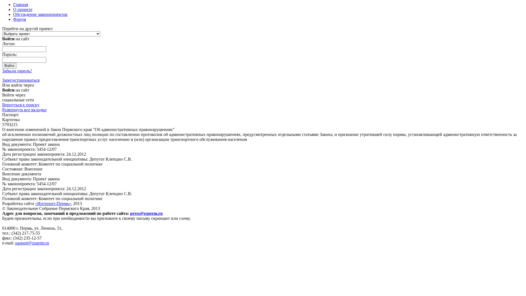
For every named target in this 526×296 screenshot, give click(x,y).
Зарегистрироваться (20, 80)
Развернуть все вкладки (24, 109)
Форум (19, 19)
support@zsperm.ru (32, 243)
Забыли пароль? (17, 71)
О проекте (22, 9)
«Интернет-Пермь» (53, 203)
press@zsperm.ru (146, 213)
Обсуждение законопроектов (40, 14)
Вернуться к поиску (20, 105)
